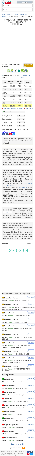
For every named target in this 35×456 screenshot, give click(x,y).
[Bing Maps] (19, 71)
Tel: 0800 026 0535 (10, 132)
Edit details (29, 109)
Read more (31, 297)
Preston (3, 16)
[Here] (15, 71)
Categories (10, 14)
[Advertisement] (17, 44)
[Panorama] (26, 71)
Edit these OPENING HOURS (13, 109)
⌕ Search (25, 2)
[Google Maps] (12, 71)
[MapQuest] (22, 71)
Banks (16, 14)
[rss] (23, 448)
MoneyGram (23, 14)
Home (3, 14)
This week (24, 75)
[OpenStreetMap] (8, 71)
